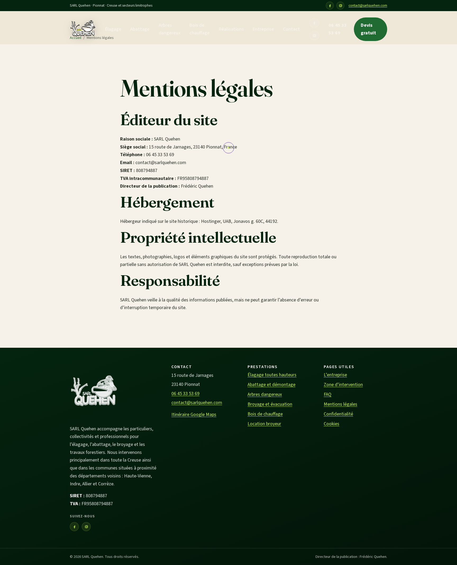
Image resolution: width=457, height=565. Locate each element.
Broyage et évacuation (270, 404)
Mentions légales (340, 404)
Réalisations (231, 29)
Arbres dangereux (170, 29)
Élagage (113, 29)
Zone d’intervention (343, 384)
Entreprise (263, 29)
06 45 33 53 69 (337, 29)
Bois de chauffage (199, 29)
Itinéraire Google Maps (193, 414)
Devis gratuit (368, 29)
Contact (291, 29)
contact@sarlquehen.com (368, 5)
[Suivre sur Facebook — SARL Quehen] (330, 6)
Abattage (140, 29)
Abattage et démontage (271, 384)
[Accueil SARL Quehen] (82, 29)
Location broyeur (264, 424)
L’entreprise (335, 375)
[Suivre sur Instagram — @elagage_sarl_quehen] (340, 6)
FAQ (327, 394)
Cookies (331, 424)
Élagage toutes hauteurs (272, 375)
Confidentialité (338, 414)
